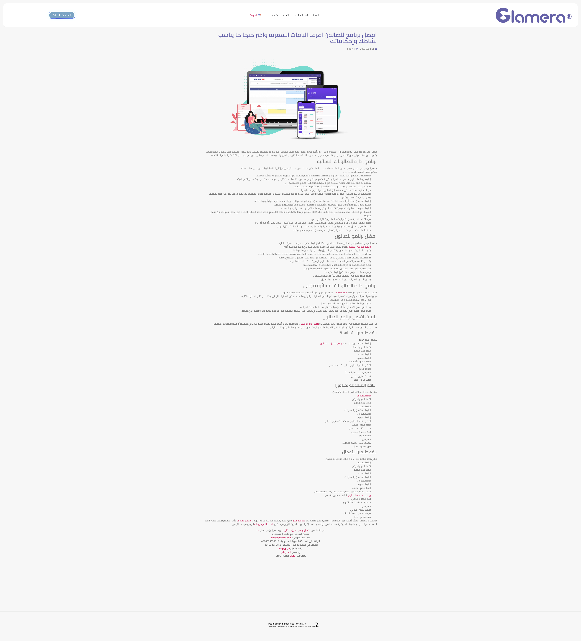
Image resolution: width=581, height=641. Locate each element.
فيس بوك (284, 548)
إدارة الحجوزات (364, 395)
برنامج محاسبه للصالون (359, 495)
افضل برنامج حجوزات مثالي (296, 530)
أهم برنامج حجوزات (263, 524)
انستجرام (286, 552)
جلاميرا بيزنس (340, 292)
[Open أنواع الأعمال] (295, 15)
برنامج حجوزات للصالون (331, 343)
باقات (292, 555)
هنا (257, 530)
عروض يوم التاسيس (309, 323)
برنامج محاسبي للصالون (359, 246)
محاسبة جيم (299, 520)
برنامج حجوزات (244, 520)
